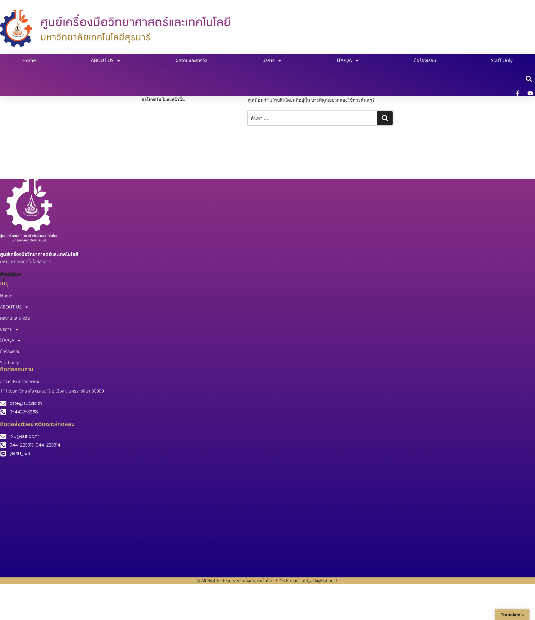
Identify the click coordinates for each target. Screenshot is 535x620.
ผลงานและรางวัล (192, 60)
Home (29, 60)
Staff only (502, 60)
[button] (529, 79)
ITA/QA (344, 60)
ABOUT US (102, 60)
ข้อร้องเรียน (425, 60)
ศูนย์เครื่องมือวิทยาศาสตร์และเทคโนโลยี (39, 254)
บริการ (268, 60)
